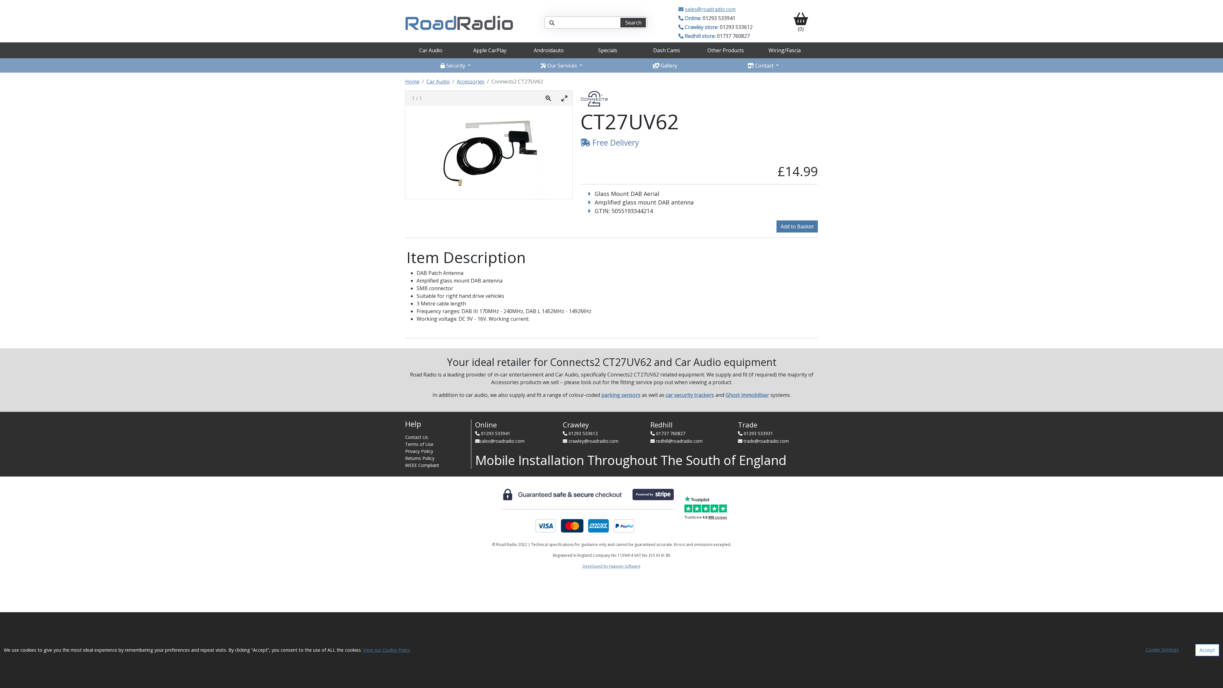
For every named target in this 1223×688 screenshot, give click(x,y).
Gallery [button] (668, 65)
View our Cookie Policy (386, 650)
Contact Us (416, 437)
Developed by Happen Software (611, 566)
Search (633, 22)
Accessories (470, 81)
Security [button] (456, 65)
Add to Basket (797, 226)
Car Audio (438, 81)
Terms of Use (419, 444)
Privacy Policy (419, 451)
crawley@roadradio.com (594, 441)
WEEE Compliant (422, 465)
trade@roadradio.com (766, 441)
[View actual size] (548, 98)
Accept (1207, 650)
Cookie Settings (1162, 650)
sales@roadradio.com (710, 9)
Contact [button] (764, 65)
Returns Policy (419, 458)
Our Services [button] (562, 65)
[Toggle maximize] (564, 98)
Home (412, 81)
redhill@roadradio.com (679, 441)
